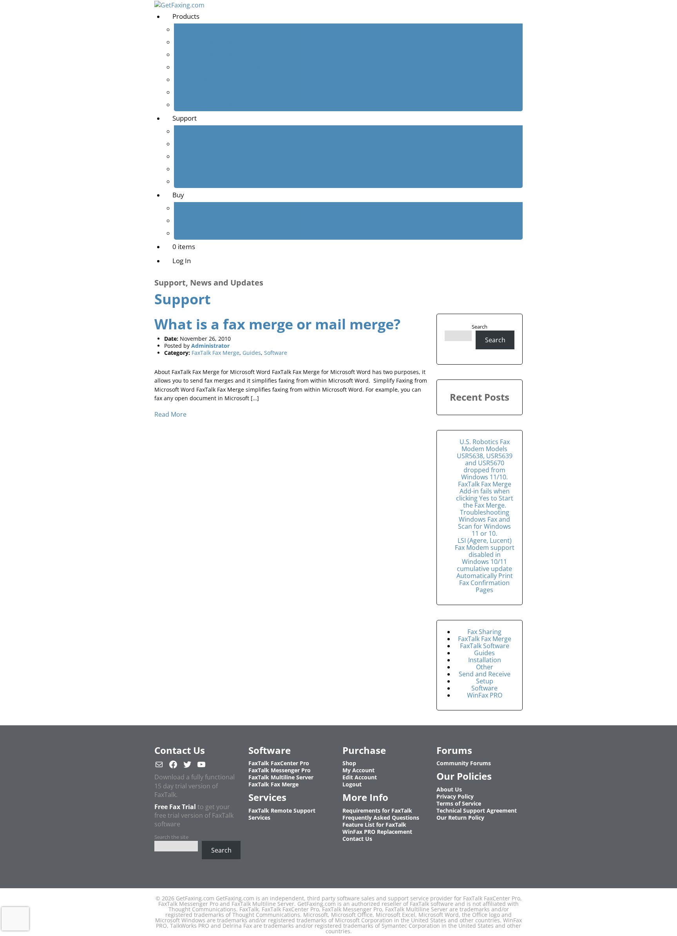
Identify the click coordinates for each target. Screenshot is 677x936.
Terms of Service (458, 803)
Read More (170, 414)
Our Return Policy (460, 817)
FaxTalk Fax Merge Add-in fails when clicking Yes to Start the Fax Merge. (484, 495)
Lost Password (192, 233)
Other (484, 667)
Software (275, 352)
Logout (352, 784)
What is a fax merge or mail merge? (277, 324)
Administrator (210, 345)
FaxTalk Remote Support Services (281, 814)
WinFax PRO (484, 695)
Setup (484, 681)
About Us (186, 181)
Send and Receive (484, 674)
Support (184, 118)
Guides (252, 352)
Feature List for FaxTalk (374, 824)
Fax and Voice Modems (204, 92)
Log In (181, 260)
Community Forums (199, 169)
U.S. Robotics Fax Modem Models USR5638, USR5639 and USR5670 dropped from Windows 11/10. (484, 459)
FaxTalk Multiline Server (205, 54)
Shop (180, 208)
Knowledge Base (195, 144)
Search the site (171, 836)
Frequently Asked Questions (211, 131)
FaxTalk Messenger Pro (204, 42)
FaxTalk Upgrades (197, 79)
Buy (178, 194)
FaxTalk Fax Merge (215, 352)
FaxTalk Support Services (206, 104)
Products (185, 16)
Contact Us (188, 156)
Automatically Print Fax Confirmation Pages (484, 582)
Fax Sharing (484, 631)
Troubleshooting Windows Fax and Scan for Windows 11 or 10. (484, 523)
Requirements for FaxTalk (377, 810)
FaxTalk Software (484, 645)
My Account (189, 220)
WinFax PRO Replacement (377, 831)
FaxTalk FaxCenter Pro (202, 29)
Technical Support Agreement (476, 810)
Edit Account (359, 777)
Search (479, 326)
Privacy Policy (455, 796)
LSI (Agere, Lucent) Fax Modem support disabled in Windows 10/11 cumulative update (484, 554)
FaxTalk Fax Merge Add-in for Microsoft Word (233, 67)
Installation (484, 660)
